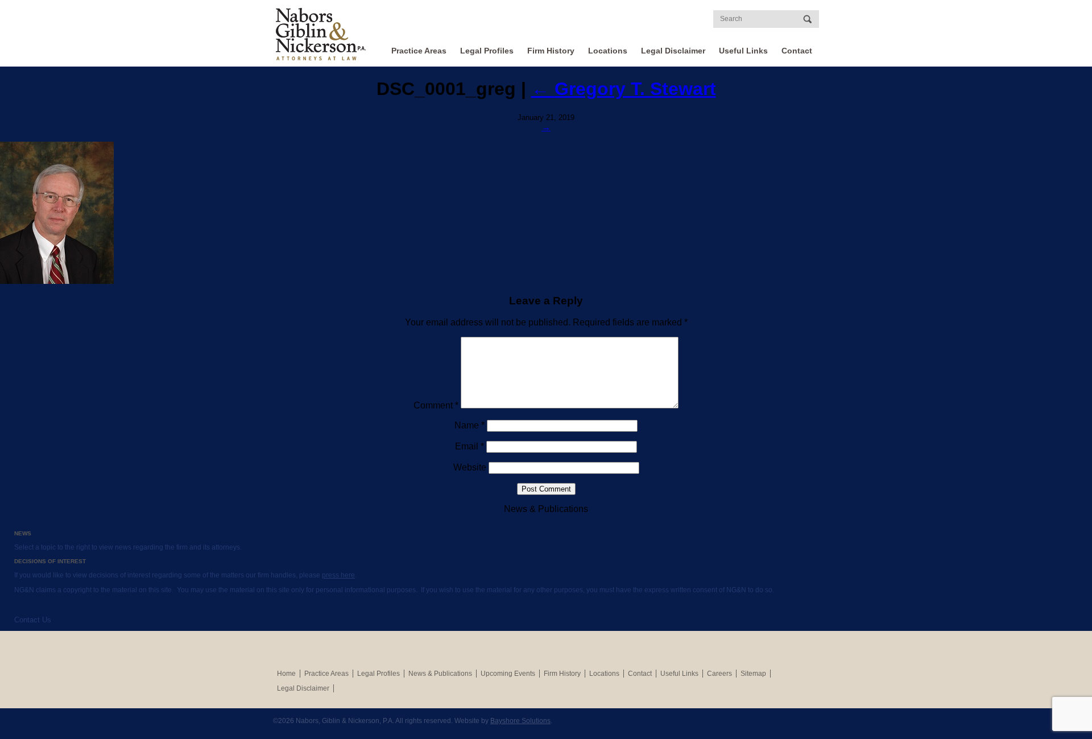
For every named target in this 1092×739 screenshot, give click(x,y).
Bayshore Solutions (520, 721)
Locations (607, 50)
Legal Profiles (487, 50)
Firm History (550, 50)
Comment (435, 405)
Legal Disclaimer (673, 50)
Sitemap (753, 674)
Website (469, 467)
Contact (796, 50)
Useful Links (743, 50)
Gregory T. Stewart (623, 89)
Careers (719, 674)
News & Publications (440, 674)
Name (469, 425)
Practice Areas (418, 50)
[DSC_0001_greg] (546, 213)
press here (338, 575)
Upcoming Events (508, 674)
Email (469, 446)
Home (286, 674)
